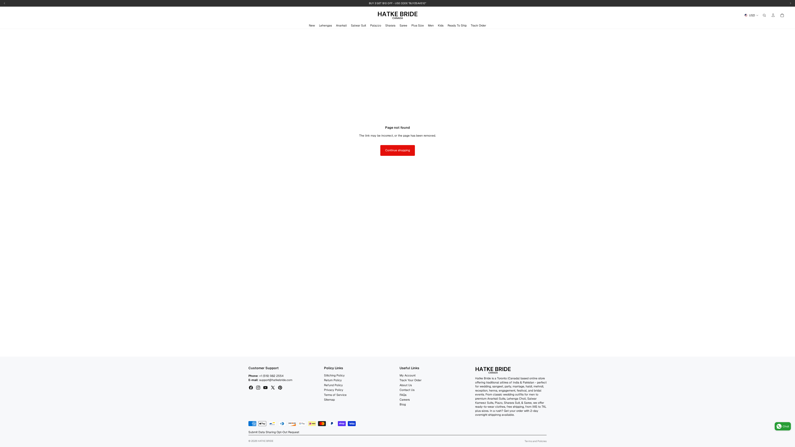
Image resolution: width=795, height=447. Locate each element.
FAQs (403, 395)
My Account (408, 375)
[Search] (764, 15)
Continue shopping (397, 150)
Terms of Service (335, 395)
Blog (403, 404)
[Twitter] (272, 387)
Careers (405, 399)
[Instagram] (258, 387)
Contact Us (407, 390)
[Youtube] (265, 387)
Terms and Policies (536, 441)
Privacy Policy (333, 390)
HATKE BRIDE (265, 441)
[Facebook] (250, 387)
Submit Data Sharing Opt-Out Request (273, 432)
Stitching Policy (334, 375)
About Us (406, 385)
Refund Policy (333, 385)
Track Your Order (411, 380)
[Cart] (782, 15)
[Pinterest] (280, 387)
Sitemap (329, 399)
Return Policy (333, 380)
